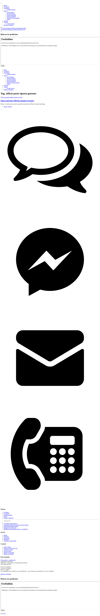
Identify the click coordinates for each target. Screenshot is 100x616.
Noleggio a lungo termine (13, 18)
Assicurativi (7, 538)
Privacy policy (4, 560)
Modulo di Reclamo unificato (11, 526)
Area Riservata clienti (20, 28)
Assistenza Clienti (8, 549)
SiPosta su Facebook (9, 552)
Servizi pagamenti (11, 16)
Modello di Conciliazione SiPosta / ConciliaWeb (16, 529)
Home (5, 5)
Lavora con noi (10, 23)
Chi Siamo (6, 6)
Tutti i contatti (7, 547)
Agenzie (6, 21)
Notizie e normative (8, 25)
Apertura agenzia (11, 9)
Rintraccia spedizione (13, 29)
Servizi (5, 11)
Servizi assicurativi (11, 15)
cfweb (5, 613)
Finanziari (6, 536)
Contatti (6, 22)
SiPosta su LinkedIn (9, 554)
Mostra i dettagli (8, 106)
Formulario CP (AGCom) (10, 527)
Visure (8, 19)
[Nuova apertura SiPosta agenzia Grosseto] (11, 97)
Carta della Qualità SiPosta (10, 523)
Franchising (7, 8)
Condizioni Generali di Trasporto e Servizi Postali (16, 525)
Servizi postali (10, 12)
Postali (5, 535)
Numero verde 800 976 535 (10, 548)
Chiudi (2, 65)
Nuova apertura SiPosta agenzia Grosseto (17, 101)
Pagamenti (6, 539)
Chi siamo (6, 512)
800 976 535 (22, 29)
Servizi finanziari (11, 13)
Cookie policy (12, 560)
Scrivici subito (4, 29)
